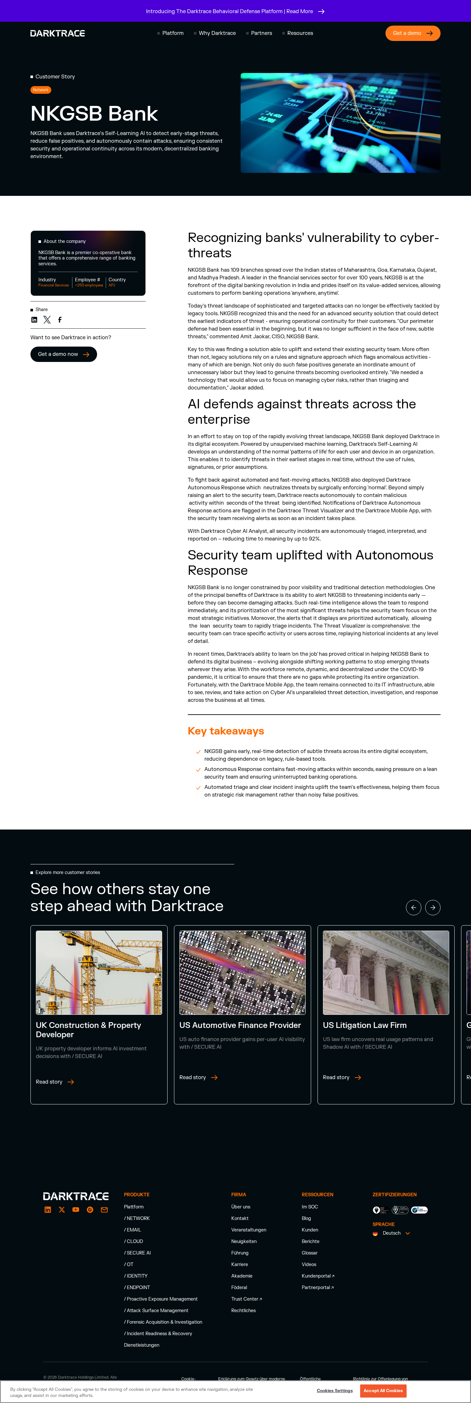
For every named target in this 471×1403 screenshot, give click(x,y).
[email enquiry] (104, 1209)
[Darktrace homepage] (57, 33)
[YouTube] (75, 1209)
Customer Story (55, 77)
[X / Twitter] (61, 1209)
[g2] (90, 1209)
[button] (170, 33)
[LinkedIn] (47, 1209)
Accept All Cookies (383, 1390)
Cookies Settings (335, 1390)
